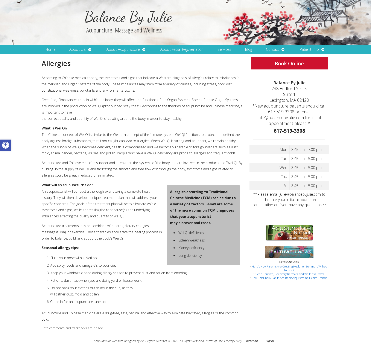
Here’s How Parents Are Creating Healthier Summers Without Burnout (290, 268)
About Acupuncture (123, 49)
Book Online (289, 63)
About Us (77, 49)
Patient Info (309, 49)
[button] (5, 145)
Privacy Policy (233, 341)
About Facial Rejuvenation (182, 49)
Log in (270, 341)
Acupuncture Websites (108, 341)
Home (50, 49)
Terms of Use (214, 341)
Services (224, 49)
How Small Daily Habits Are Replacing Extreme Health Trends (289, 278)
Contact (272, 49)
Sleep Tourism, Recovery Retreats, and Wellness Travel (289, 274)
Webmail (252, 341)
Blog (248, 49)
